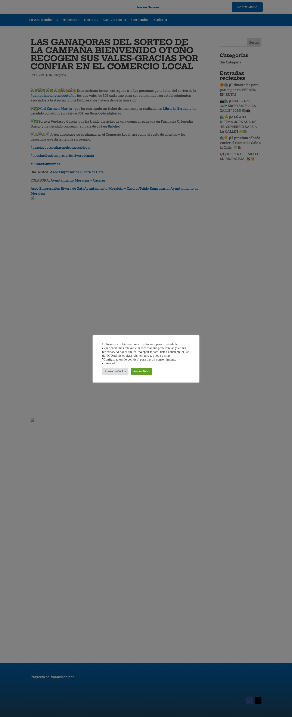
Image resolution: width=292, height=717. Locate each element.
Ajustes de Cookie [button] (115, 371)
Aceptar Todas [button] (141, 371)
